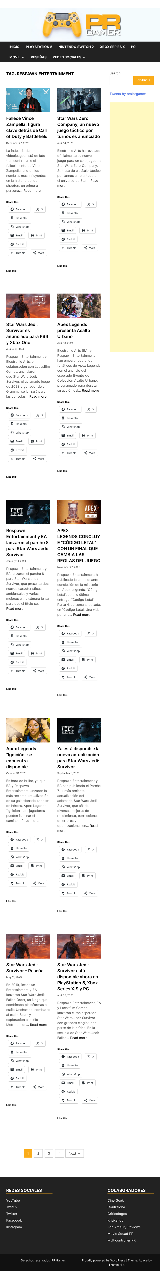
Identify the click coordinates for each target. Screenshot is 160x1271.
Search (115, 73)
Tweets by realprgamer (128, 94)
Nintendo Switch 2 (76, 47)
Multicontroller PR (122, 1240)
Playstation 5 (39, 47)
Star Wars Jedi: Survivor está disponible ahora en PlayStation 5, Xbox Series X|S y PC (77, 976)
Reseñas (38, 57)
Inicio (14, 47)
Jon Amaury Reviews (124, 1227)
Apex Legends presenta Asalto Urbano (73, 330)
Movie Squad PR (120, 1234)
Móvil (18, 58)
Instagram (14, 1227)
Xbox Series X (112, 47)
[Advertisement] (132, 227)
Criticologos (117, 1214)
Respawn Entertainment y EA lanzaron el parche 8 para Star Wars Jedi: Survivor (27, 542)
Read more (32, 190)
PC (133, 47)
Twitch (11, 1207)
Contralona (116, 1207)
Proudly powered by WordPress (104, 1260)
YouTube (13, 1200)
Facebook (14, 1220)
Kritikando (116, 1220)
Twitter (11, 1214)
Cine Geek (116, 1200)
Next (74, 1153)
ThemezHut (116, 1264)
